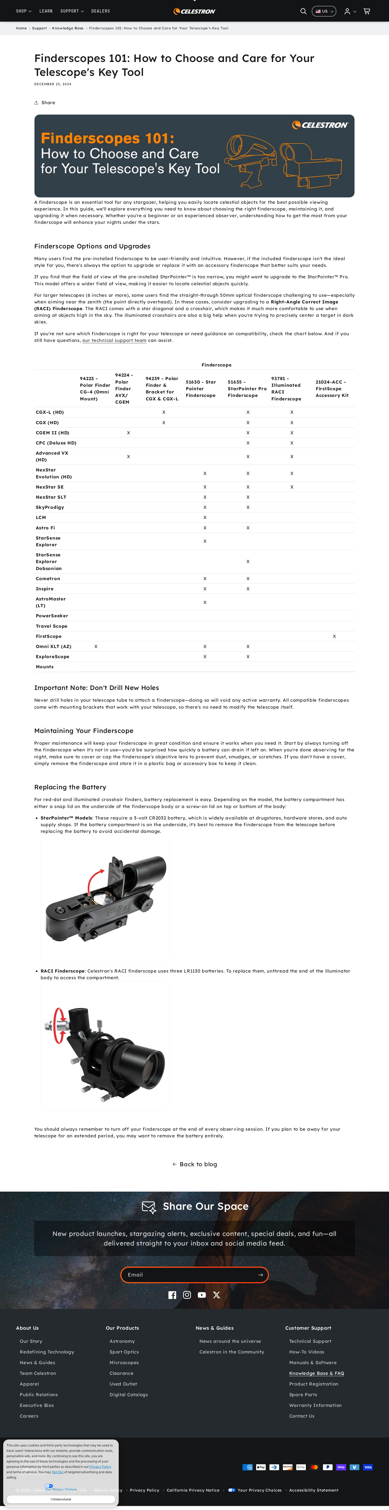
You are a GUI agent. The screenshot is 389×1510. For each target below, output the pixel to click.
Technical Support (310, 1341)
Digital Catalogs (129, 1394)
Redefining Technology (47, 1352)
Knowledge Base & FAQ (316, 1373)
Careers (29, 1416)
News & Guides (37, 1362)
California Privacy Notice (193, 1490)
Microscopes (124, 1362)
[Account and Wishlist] (350, 11)
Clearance (121, 1373)
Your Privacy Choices (260, 1490)
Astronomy (122, 1341)
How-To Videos (306, 1352)
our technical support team (114, 340)
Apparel (29, 1384)
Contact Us (302, 1416)
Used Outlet (123, 1384)
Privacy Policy (100, 1467)
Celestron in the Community (231, 1352)
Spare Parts (303, 1394)
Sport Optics (124, 1352)
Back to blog (198, 1164)
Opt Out (57, 1472)
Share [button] (48, 102)
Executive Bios (37, 1405)
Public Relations (39, 1394)
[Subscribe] (261, 1275)
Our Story (31, 1341)
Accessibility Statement (313, 1490)
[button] (304, 11)
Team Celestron (38, 1373)
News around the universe (230, 1341)
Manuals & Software (313, 1362)
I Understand (61, 1499)
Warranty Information (315, 1405)
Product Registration (313, 1384)
